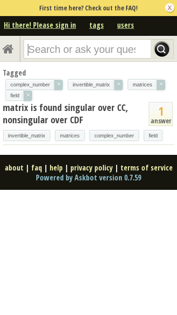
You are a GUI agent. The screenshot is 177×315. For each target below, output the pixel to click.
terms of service (146, 167)
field (153, 135)
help (56, 167)
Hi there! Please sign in (40, 25)
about (14, 167)
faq (36, 167)
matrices (70, 135)
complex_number (114, 135)
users (125, 25)
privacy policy (91, 167)
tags (96, 25)
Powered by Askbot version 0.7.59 (88, 177)
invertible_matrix (26, 135)
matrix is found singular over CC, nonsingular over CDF (65, 113)
